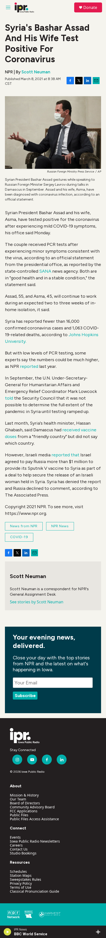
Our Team (18, 799)
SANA (45, 271)
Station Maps (21, 875)
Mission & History (24, 795)
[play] (7, 931)
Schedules (18, 871)
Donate (90, 7)
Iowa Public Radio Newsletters (35, 841)
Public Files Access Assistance (34, 819)
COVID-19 (19, 537)
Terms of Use (20, 887)
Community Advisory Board (32, 807)
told (9, 398)
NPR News (60, 526)
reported (29, 366)
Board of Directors (25, 803)
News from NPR (23, 526)
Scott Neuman (35, 71)
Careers (16, 845)
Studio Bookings (23, 853)
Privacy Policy (21, 883)
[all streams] (99, 932)
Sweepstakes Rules (25, 879)
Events (15, 837)
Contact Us (19, 849)
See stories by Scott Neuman (36, 602)
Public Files (19, 815)
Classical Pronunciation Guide (34, 891)
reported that (66, 455)
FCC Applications (23, 811)
